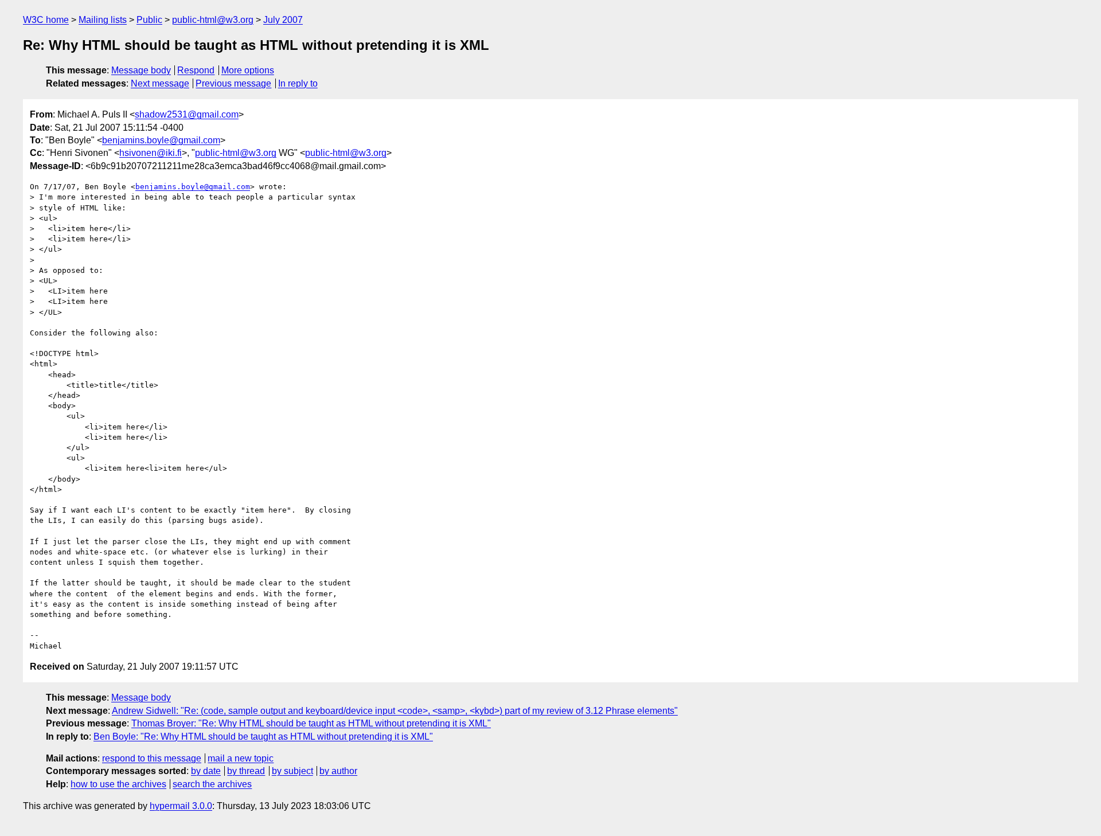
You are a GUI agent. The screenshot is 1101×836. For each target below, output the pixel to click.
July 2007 (283, 20)
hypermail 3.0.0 (181, 806)
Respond (195, 70)
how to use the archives (118, 784)
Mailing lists (103, 20)
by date (206, 771)
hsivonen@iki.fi (150, 153)
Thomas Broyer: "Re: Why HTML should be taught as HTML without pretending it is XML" (311, 723)
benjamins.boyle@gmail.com (161, 140)
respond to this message (151, 758)
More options (247, 70)
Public (149, 20)
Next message (160, 83)
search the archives (212, 784)
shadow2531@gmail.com (187, 114)
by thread (246, 771)
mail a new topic (241, 758)
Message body (141, 70)
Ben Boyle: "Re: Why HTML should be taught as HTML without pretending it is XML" (263, 736)
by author (338, 771)
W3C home (46, 20)
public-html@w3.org (212, 20)
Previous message (233, 83)
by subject (292, 771)
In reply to (298, 83)
